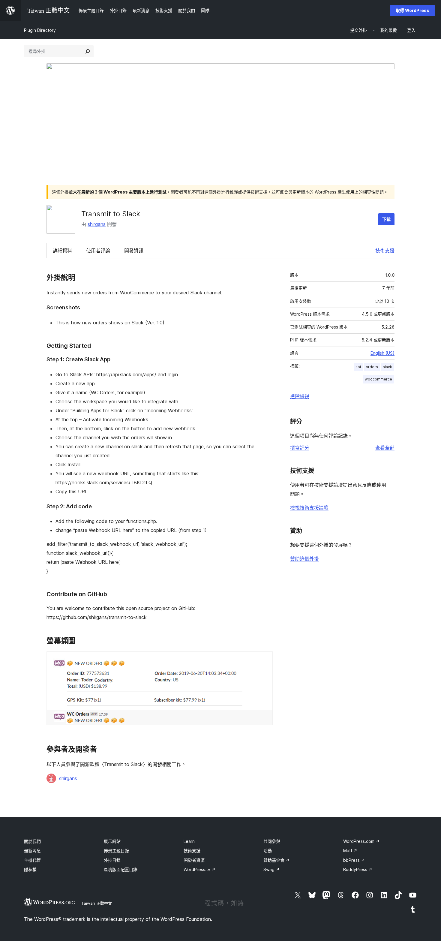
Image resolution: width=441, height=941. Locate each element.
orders (372, 367)
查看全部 (384, 448)
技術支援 (384, 251)
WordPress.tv (199, 869)
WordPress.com (361, 841)
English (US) (382, 353)
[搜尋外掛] (88, 51)
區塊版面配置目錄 (120, 869)
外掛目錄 (112, 860)
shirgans (97, 224)
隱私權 (30, 869)
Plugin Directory (40, 30)
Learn (189, 841)
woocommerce (378, 379)
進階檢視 (299, 396)
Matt (350, 850)
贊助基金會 (276, 860)
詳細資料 (62, 251)
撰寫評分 (299, 448)
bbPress (354, 860)
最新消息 (32, 850)
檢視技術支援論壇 (309, 508)
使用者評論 (98, 251)
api (358, 367)
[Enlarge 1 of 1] (265, 660)
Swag (271, 869)
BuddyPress (357, 869)
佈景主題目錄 (116, 850)
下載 (386, 219)
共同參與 (271, 841)
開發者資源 (194, 860)
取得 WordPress (412, 10)
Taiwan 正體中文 (96, 903)
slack (387, 367)
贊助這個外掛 (304, 559)
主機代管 (32, 860)
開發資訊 (133, 251)
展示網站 (112, 841)
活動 (267, 850)
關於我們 (32, 841)
